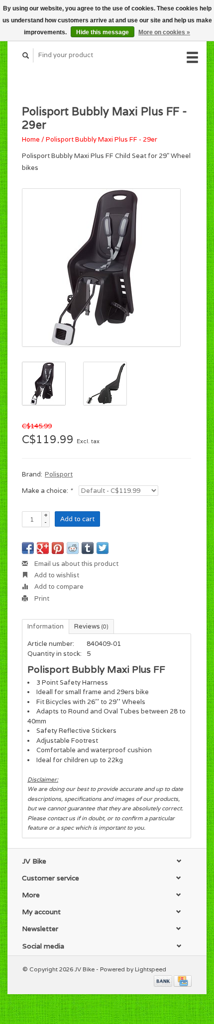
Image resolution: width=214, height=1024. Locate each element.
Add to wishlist (56, 575)
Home (31, 139)
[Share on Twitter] (102, 548)
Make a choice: (47, 490)
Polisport (59, 474)
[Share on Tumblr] (88, 548)
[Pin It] (58, 548)
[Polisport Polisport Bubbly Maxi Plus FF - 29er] (101, 267)
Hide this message (102, 32)
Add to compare (58, 586)
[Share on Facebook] (28, 548)
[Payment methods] (164, 980)
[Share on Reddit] (73, 548)
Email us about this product (75, 563)
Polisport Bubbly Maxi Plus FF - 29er (101, 139)
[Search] (25, 55)
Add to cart (77, 519)
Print (41, 598)
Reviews (91, 626)
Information (45, 626)
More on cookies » (164, 32)
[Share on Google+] (43, 548)
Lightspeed (150, 969)
